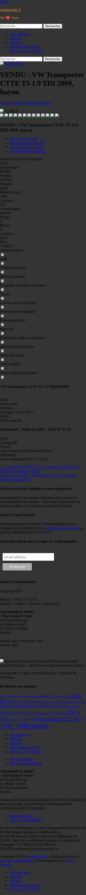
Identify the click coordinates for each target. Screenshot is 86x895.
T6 (77, 712)
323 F (3, 696)
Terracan (13, 719)
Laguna (48, 702)
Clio (65, 696)
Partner (67, 706)
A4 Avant (13, 696)
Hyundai (32, 702)
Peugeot (76, 706)
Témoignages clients (24, 47)
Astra (22, 696)
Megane (80, 702)
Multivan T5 (29, 706)
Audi (30, 696)
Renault (5, 713)
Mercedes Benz (9, 706)
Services (15, 42)
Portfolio (15, 38)
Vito (82, 719)
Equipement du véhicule (26, 143)
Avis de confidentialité (25, 763)
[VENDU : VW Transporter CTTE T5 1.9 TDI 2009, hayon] (2, 116)
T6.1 (4, 719)
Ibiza (41, 702)
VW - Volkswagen (24, 725)
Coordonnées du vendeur (27, 151)
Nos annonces (19, 34)
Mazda (71, 702)
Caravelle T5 (43, 696)
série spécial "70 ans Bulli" (52, 713)
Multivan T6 (47, 706)
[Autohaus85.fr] (12, 63)
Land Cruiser (60, 702)
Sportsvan (32, 713)
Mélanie (45, 103)
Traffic (30, 719)
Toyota (22, 719)
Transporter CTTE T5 (57, 718)
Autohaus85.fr (10, 10)
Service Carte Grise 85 (25, 51)
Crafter (11, 701)
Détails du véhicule (23, 139)
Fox (19, 702)
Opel (60, 706)
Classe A (58, 696)
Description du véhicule (26, 147)
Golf (24, 701)
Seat (14, 713)
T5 (70, 711)
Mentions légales (21, 759)
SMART (21, 713)
